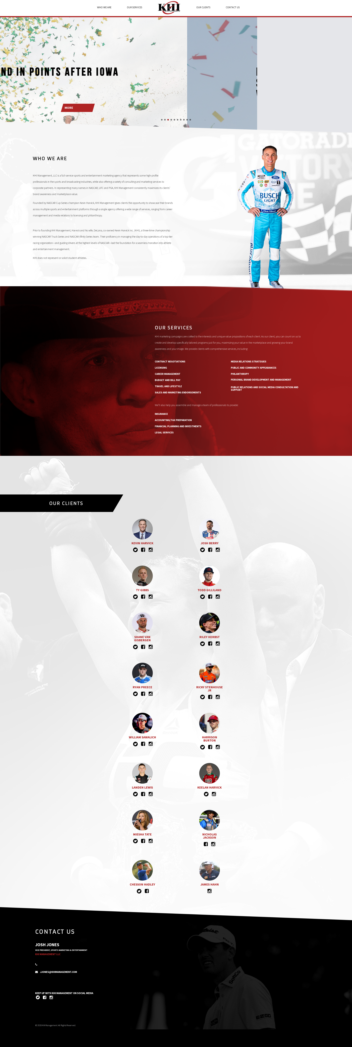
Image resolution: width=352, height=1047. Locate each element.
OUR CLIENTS (203, 7)
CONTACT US (233, 7)
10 (190, 119)
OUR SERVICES (134, 7)
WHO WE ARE (104, 7)
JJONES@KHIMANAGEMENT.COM (58, 972)
